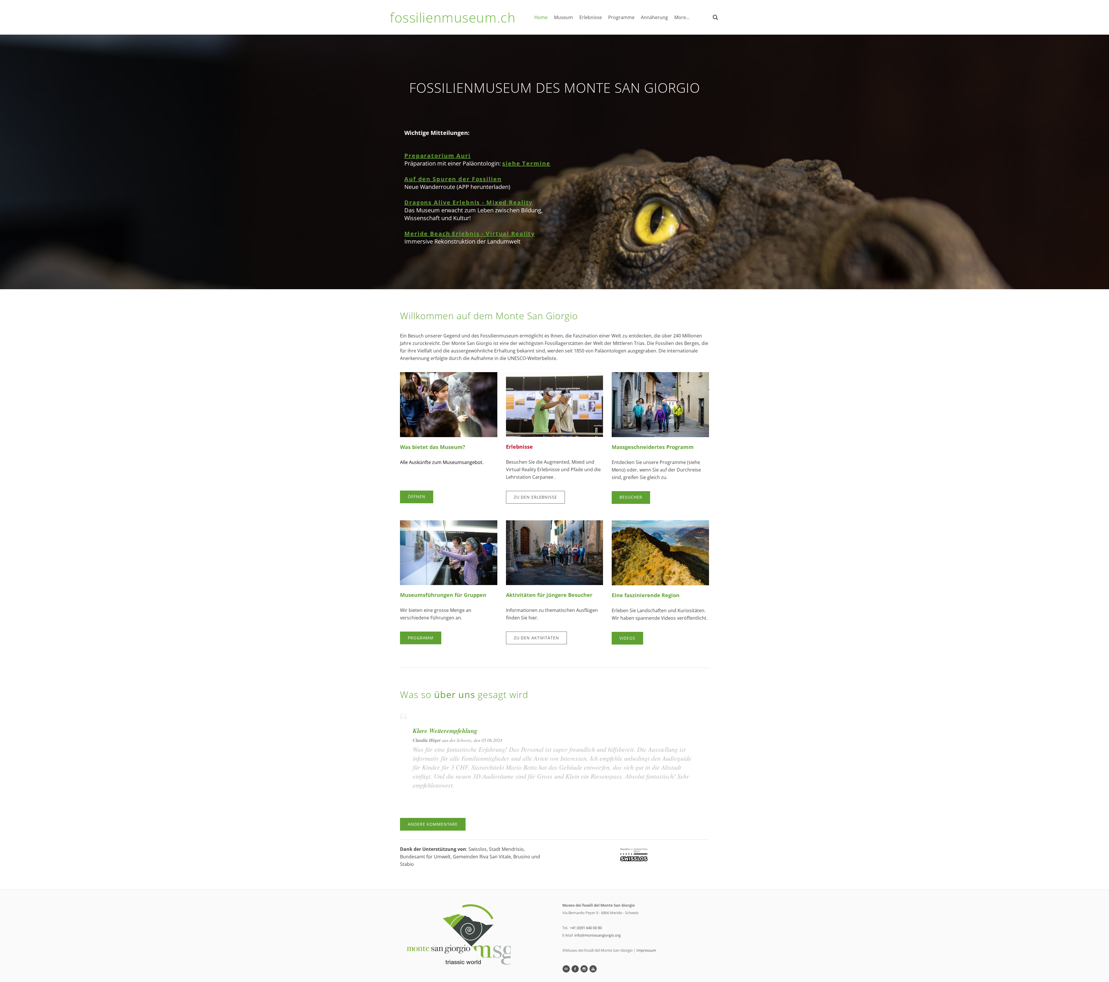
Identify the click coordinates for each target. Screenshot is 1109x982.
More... (681, 17)
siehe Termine (526, 163)
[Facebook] (575, 968)
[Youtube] (593, 968)
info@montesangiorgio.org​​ (597, 935)
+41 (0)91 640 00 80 (586, 927)
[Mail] (566, 968)
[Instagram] (584, 968)
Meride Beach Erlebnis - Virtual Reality (469, 233)
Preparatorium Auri (437, 155)
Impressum (646, 950)
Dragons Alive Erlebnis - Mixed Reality (468, 202)
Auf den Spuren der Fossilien (453, 179)
